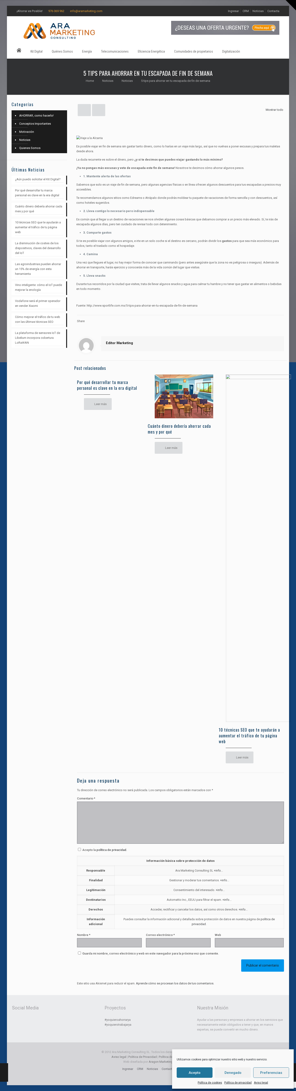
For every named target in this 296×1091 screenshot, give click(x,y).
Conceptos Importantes (35, 123)
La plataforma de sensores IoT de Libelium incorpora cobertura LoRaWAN (37, 337)
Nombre (83, 935)
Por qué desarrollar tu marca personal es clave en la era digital (107, 385)
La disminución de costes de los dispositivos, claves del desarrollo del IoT (38, 248)
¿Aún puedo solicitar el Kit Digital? (38, 179)
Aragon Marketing (161, 1061)
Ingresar (233, 11)
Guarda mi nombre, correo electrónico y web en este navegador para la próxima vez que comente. (150, 953)
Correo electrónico (160, 935)
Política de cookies (210, 1082)
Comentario (86, 798)
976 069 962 (56, 11)
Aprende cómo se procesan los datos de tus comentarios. (175, 983)
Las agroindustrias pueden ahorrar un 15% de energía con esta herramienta (38, 269)
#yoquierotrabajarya (118, 1024)
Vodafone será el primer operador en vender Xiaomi (37, 303)
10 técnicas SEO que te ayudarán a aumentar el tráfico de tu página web (249, 735)
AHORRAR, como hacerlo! (36, 115)
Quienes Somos (29, 148)
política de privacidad (111, 850)
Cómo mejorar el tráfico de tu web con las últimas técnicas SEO (37, 319)
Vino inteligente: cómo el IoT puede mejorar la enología (38, 287)
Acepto (194, 1073)
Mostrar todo (274, 109)
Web (218, 935)
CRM (246, 11)
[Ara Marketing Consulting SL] (59, 30)
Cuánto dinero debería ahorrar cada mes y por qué (179, 429)
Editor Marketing (119, 343)
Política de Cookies (172, 1057)
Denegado (233, 1073)
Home (90, 80)
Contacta (273, 11)
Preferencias (271, 1073)
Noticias (258, 11)
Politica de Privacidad (142, 1057)
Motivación (26, 131)
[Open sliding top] (291, 5)
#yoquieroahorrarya (118, 1019)
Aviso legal (261, 1082)
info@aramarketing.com (86, 11)
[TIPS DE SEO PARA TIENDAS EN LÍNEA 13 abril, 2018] (4, 1072)
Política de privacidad (238, 1082)
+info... (218, 870)
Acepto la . (104, 850)
